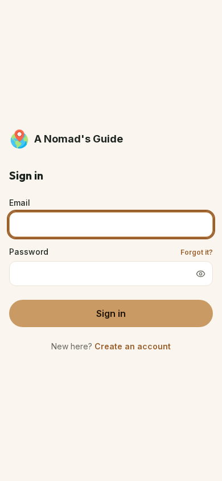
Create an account (132, 346)
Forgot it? (196, 252)
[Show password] (200, 273)
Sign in (111, 313)
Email (19, 202)
